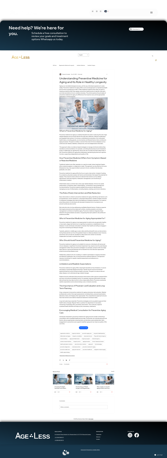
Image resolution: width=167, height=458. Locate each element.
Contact (98, 439)
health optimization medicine (66, 344)
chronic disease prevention (98, 341)
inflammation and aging (65, 336)
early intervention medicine (80, 344)
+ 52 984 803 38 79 (59, 440)
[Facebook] (136, 435)
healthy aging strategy (65, 352)
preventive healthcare (87, 349)
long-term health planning (99, 333)
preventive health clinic (65, 349)
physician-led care (88, 336)
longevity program (86, 338)
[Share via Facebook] (60, 360)
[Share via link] (69, 360)
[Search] (152, 56)
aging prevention (86, 341)
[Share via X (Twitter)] (63, 360)
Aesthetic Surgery (91, 65)
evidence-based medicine (65, 341)
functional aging (98, 344)
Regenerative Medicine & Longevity (66, 65)
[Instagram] (130, 435)
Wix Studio (91, 419)
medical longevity (96, 338)
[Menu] (156, 60)
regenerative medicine (65, 333)
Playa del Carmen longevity (100, 336)
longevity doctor (77, 341)
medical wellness (63, 338)
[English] (105, 11)
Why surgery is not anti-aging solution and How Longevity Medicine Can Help (103, 387)
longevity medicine (76, 333)
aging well (90, 344)
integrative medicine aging (99, 349)
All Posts (54, 65)
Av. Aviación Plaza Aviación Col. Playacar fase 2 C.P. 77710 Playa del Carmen (73, 434)
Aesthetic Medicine (81, 65)
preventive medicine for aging (89, 346)
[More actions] (107, 74)
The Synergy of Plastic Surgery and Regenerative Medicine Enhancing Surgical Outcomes (83, 387)
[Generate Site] (92, 11)
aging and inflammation (75, 338)
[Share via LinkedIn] (66, 360)
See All (112, 371)
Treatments (98, 434)
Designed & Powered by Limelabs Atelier (90, 449)
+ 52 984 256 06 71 (59, 437)
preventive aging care (87, 333)
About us (98, 436)
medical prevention (76, 346)
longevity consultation (77, 336)
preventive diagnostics (65, 346)
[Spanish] (108, 11)
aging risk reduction (76, 349)
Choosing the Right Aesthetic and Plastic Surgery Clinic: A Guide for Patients (61, 387)
